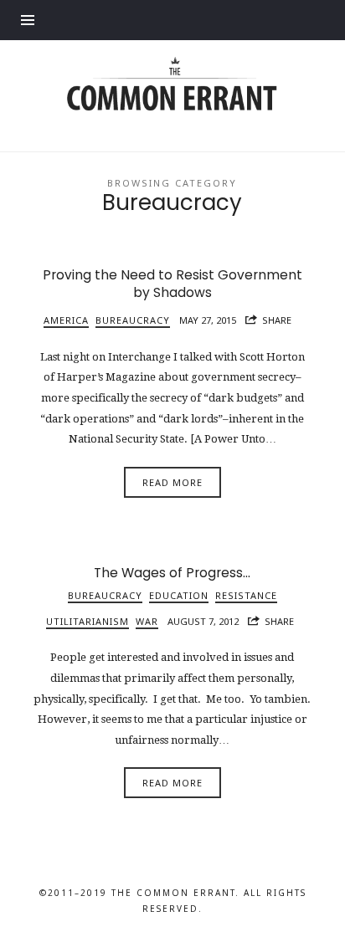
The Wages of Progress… (172, 572)
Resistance (246, 595)
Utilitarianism (87, 621)
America (66, 320)
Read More (172, 482)
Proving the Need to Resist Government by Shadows (172, 284)
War (147, 621)
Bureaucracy (132, 320)
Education (179, 595)
